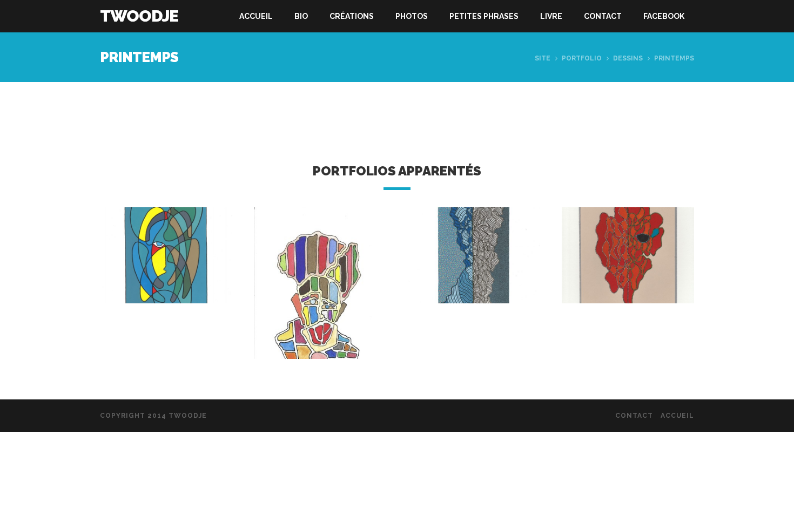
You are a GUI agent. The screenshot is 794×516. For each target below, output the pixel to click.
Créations (351, 16)
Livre (551, 16)
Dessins (628, 58)
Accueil (256, 16)
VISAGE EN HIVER (474, 265)
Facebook (663, 16)
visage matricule (320, 298)
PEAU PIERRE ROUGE (166, 265)
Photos (411, 16)
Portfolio (582, 58)
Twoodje (139, 15)
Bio (301, 16)
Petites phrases (484, 16)
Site (542, 58)
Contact (603, 16)
